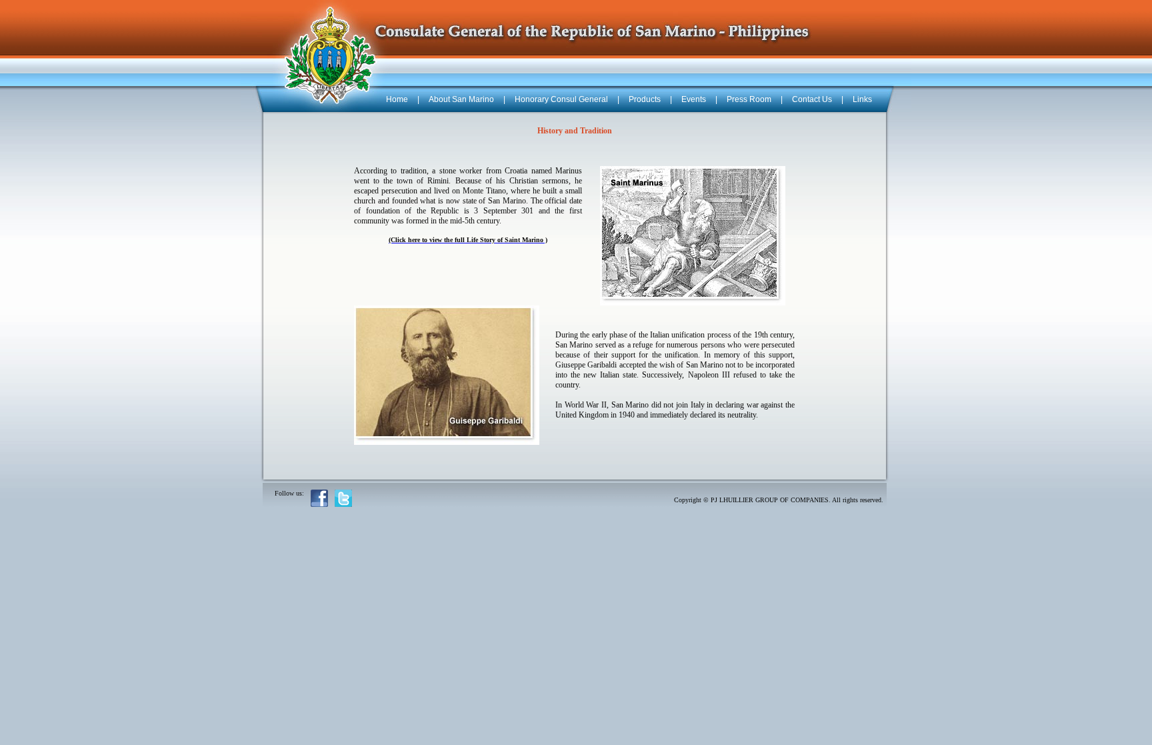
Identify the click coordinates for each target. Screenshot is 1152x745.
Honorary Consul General (561, 99)
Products (645, 99)
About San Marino (461, 99)
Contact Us (812, 99)
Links (862, 99)
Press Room (749, 99)
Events (693, 99)
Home (397, 99)
